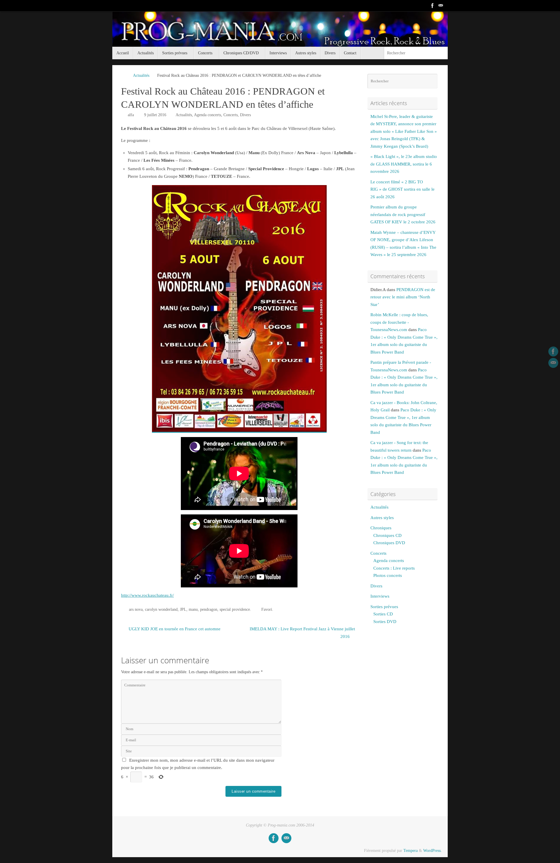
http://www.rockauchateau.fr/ (147, 595)
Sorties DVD (384, 621)
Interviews (379, 596)
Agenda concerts (207, 115)
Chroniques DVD (389, 542)
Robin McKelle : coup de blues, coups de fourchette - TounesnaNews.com (399, 322)
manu (193, 609)
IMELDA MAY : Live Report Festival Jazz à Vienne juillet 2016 (302, 633)
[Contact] (441, 5)
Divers (245, 115)
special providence (235, 609)
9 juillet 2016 (155, 115)
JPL (183, 609)
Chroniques (380, 528)
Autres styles (382, 517)
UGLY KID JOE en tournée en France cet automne (173, 629)
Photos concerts (387, 575)
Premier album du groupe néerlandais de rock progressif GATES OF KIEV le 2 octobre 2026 (402, 214)
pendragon (208, 609)
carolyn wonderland (161, 609)
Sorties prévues (384, 606)
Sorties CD (383, 614)
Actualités (141, 75)
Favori (266, 609)
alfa (131, 115)
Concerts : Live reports (394, 568)
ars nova (136, 609)
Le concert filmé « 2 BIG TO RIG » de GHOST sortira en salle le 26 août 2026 (402, 189)
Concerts (230, 115)
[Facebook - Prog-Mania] (432, 5)
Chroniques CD (387, 535)
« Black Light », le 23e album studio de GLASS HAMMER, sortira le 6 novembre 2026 (403, 164)
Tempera (410, 850)
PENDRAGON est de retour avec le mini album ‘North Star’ (402, 297)
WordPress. (432, 850)
